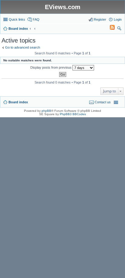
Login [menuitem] (118, 19)
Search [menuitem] (119, 29)
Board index (18, 102)
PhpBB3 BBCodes (73, 114)
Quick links (17, 19)
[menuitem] (109, 28)
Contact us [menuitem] (103, 102)
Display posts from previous (51, 67)
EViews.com (62, 7)
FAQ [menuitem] (36, 19)
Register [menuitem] (100, 19)
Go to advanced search (22, 47)
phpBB (46, 110)
